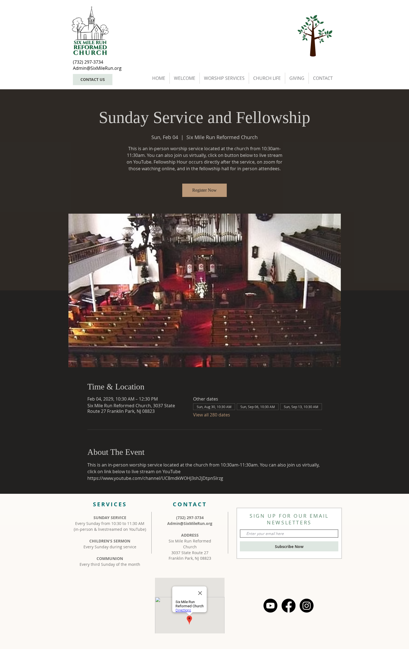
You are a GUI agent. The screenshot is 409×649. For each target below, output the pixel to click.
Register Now (204, 190)
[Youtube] (270, 606)
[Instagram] (307, 606)
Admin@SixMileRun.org (189, 523)
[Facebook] (288, 606)
